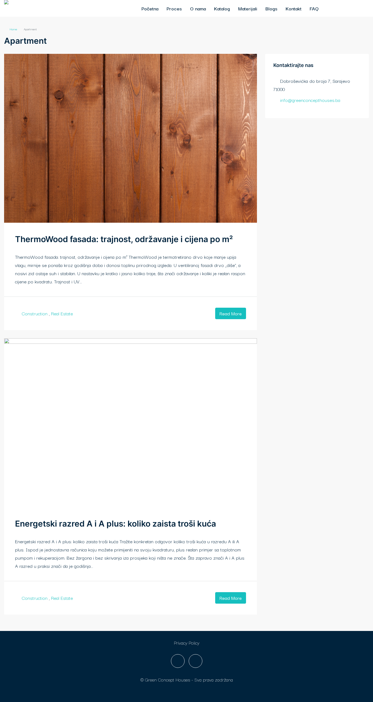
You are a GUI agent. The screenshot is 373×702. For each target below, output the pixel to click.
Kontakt (293, 8)
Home (13, 29)
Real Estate (62, 313)
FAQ (314, 8)
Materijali (247, 8)
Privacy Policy (186, 642)
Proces (174, 8)
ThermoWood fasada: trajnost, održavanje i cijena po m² (124, 239)
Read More (231, 313)
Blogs (271, 8)
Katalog (222, 8)
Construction (35, 313)
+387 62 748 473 (347, 8)
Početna (149, 8)
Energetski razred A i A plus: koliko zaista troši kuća (115, 523)
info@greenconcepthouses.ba (310, 100)
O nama (198, 8)
